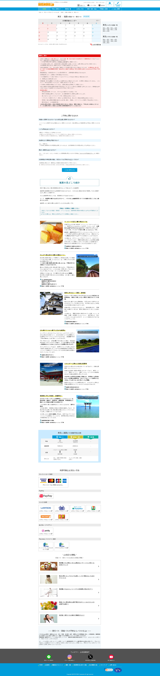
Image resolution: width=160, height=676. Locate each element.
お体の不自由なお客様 (89, 2)
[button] (108, 670)
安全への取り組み (100, 2)
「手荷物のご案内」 (61, 62)
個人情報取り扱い (93, 665)
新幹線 (103, 5)
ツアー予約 (93, 5)
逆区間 (87, 16)
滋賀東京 (113, 39)
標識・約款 (68, 665)
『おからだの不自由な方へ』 (86, 153)
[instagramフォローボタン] (69, 657)
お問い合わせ (113, 665)
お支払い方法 (80, 9)
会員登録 (118, 5)
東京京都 (106, 29)
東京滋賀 (113, 28)
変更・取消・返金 (92, 9)
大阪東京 (113, 41)
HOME (44, 9)
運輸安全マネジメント (57, 665)
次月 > (97, 20)
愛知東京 (106, 39)
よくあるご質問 (116, 9)
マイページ (110, 4)
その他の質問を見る (69, 170)
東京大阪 (113, 29)
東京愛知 (106, 28)
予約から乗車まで (56, 9)
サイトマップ (104, 665)
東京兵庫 (106, 31)
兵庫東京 (106, 42)
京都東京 (106, 41)
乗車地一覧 (68, 9)
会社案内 (47, 665)
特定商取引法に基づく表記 (80, 665)
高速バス (82, 5)
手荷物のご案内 (104, 9)
